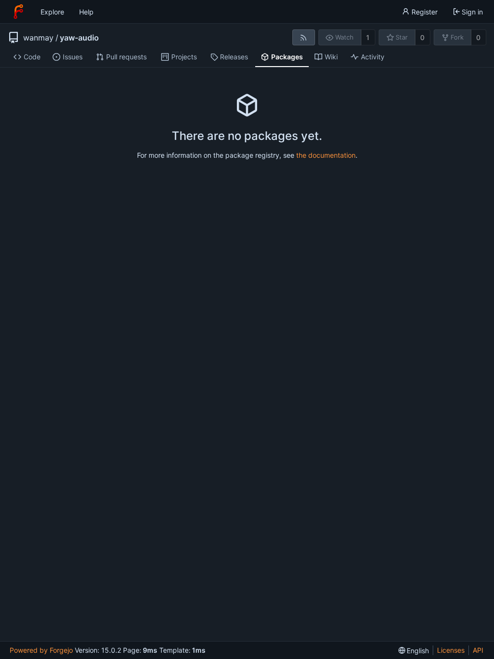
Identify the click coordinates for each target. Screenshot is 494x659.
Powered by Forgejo (41, 650)
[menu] (413, 650)
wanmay (38, 37)
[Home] (18, 11)
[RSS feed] (303, 37)
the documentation (326, 155)
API (478, 650)
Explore (52, 12)
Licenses (451, 650)
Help (86, 12)
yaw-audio (79, 37)
